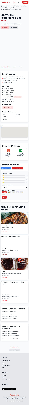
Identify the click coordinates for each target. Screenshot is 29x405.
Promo (20, 66)
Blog (3, 363)
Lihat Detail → (5, 231)
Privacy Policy (5, 380)
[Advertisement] (14, 47)
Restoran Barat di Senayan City (10, 331)
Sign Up (25, 2)
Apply (4, 197)
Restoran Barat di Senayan (9, 333)
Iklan (3, 367)
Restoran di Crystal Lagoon (9, 318)
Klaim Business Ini (14, 347)
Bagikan (15, 27)
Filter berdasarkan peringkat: (9, 190)
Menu (14, 66)
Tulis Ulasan (18, 168)
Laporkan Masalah (14, 350)
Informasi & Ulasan (5, 66)
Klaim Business (6, 360)
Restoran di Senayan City (9, 311)
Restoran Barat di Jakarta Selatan (11, 335)
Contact (4, 377)
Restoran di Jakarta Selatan (9, 316)
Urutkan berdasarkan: (7, 185)
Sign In (19, 2)
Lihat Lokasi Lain (7, 107)
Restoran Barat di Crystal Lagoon (11, 338)
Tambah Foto (6, 168)
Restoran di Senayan (7, 314)
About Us (4, 375)
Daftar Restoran (6, 365)
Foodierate (5, 2)
